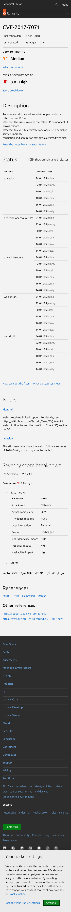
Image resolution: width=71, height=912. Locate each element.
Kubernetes (10, 659)
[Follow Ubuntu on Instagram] (31, 848)
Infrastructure (24, 786)
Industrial (24, 812)
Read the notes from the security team (25, 144)
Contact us (11, 826)
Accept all (51, 902)
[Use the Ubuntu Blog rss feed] (56, 848)
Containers (9, 746)
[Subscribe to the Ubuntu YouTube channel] (39, 848)
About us (8, 835)
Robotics (8, 683)
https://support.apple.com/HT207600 (24, 613)
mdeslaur (8, 438)
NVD (16, 595)
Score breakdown (13, 90)
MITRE (6, 595)
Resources (58, 835)
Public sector (40, 812)
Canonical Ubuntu (13, 3)
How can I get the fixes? (16, 383)
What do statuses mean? (47, 383)
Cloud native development (18, 796)
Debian (42, 595)
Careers (36, 835)
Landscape (9, 738)
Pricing (7, 770)
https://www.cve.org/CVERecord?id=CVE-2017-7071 (33, 618)
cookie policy (17, 893)
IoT (5, 691)
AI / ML (7, 675)
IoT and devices (39, 791)
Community (22, 835)
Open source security (15, 791)
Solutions (8, 778)
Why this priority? (13, 67)
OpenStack (9, 644)
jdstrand (8, 409)
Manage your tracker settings (22, 902)
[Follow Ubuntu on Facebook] (14, 848)
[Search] (56, 4)
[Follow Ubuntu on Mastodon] (5, 848)
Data (10, 786)
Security (8, 730)
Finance (63, 812)
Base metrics (18, 492)
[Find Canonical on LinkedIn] (22, 848)
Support (7, 762)
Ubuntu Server (11, 715)
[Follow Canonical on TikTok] (48, 848)
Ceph (6, 652)
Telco (53, 812)
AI (4, 786)
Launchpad (28, 595)
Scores (14, 562)
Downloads (9, 754)
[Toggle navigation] (67, 13)
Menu (65, 4)
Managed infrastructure (17, 667)
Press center (10, 840)
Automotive (10, 812)
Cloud (6, 723)
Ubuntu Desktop (13, 707)
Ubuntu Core (10, 699)
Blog (46, 835)
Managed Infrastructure (48, 786)
